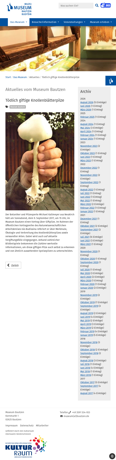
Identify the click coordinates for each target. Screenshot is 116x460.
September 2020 (89, 262)
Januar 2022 (86, 211)
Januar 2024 (86, 138)
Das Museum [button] (17, 22)
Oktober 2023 (87, 153)
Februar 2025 (87, 116)
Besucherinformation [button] (44, 22)
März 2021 (85, 244)
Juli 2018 (85, 364)
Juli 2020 (85, 269)
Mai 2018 (85, 371)
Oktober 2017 (87, 382)
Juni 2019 (85, 316)
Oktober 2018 (87, 349)
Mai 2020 (85, 273)
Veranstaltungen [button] (73, 22)
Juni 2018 (85, 367)
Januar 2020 (86, 287)
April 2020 (85, 276)
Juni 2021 (85, 240)
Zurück (15, 265)
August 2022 (86, 189)
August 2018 (86, 360)
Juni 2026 (85, 106)
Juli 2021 (84, 236)
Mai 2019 (85, 320)
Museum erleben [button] (100, 22)
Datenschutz (27, 425)
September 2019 (89, 306)
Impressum (11, 425)
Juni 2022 (85, 196)
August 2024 (86, 124)
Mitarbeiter (42, 425)
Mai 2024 (85, 127)
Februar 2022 (87, 207)
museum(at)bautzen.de (76, 416)
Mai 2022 (85, 200)
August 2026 (86, 102)
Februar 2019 (87, 331)
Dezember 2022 (88, 167)
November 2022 (88, 175)
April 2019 (85, 324)
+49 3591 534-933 (81, 412)
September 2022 (89, 182)
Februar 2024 (87, 135)
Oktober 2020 (87, 258)
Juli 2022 (85, 193)
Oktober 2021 (87, 226)
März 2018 (85, 375)
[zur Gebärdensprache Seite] (105, 5)
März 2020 (85, 280)
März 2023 (85, 160)
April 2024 (85, 131)
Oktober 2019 (87, 302)
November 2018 (88, 342)
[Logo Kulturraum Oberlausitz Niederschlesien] (26, 446)
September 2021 (89, 229)
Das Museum (20, 77)
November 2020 (89, 251)
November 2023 (88, 146)
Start (8, 77)
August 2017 (86, 393)
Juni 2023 (85, 156)
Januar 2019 (86, 335)
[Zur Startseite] (21, 8)
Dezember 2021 (88, 218)
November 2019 (88, 295)
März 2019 (85, 327)
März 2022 (85, 204)
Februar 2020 (87, 284)
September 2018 (89, 353)
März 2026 (85, 109)
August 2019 (86, 313)
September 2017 (89, 386)
